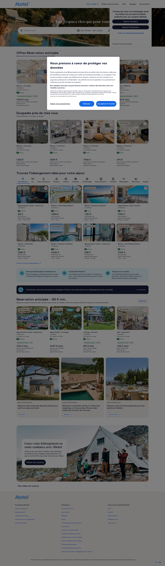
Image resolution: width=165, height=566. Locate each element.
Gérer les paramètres (60, 104)
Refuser (86, 104)
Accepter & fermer (106, 104)
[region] (83, 83)
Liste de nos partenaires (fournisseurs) (63, 96)
